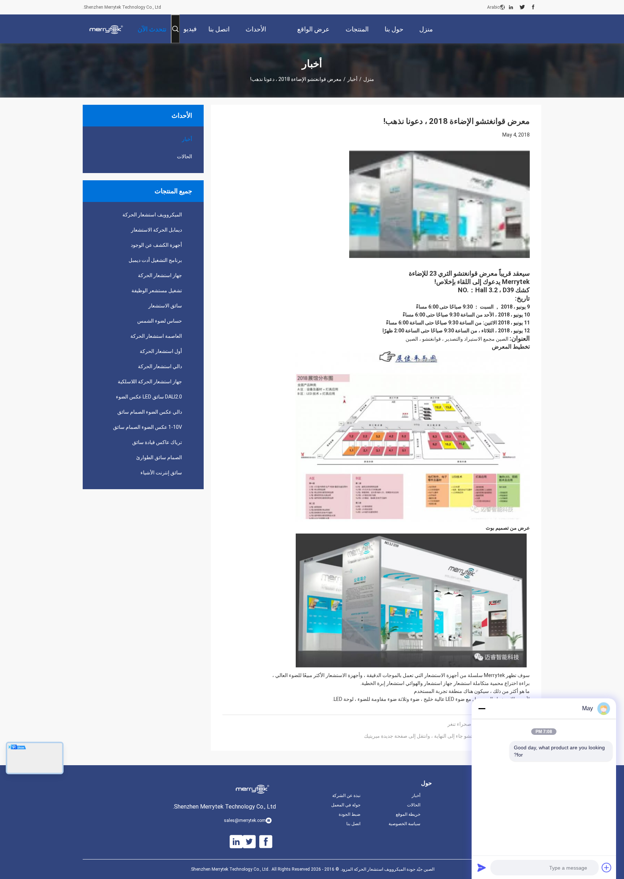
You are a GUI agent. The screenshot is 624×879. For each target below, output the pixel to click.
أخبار (352, 79)
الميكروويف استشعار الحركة (152, 214)
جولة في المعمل (345, 804)
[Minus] (481, 708)
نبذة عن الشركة (346, 795)
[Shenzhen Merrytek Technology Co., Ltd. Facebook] (533, 7)
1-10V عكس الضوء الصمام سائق (147, 427)
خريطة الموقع (408, 814)
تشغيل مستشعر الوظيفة (156, 290)
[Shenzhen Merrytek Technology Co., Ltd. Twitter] (522, 7)
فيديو (190, 29)
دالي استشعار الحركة (160, 366)
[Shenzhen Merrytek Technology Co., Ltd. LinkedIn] (511, 7)
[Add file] (607, 867)
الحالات (184, 156)
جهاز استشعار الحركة (160, 275)
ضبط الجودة (349, 814)
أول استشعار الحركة (161, 351)
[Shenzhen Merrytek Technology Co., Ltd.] (106, 29)
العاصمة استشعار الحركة (156, 336)
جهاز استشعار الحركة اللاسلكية (150, 381)
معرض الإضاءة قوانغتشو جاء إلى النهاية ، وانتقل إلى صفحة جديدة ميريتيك (439, 736)
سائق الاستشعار (165, 306)
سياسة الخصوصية (404, 823)
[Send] (482, 867)
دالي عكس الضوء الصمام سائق (149, 412)
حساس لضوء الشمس (159, 321)
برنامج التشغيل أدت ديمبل (155, 260)
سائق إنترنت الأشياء (161, 472)
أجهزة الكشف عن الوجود (156, 245)
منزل (368, 79)
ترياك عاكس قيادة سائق (157, 442)
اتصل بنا (353, 823)
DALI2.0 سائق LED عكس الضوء (149, 397)
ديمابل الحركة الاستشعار (156, 230)
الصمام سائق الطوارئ (159, 457)
